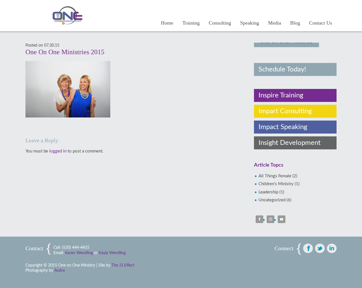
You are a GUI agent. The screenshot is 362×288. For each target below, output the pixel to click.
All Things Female (274, 176)
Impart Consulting (285, 111)
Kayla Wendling (112, 253)
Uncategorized (271, 200)
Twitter (320, 248)
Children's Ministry (276, 184)
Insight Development (289, 142)
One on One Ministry (72, 15)
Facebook (308, 248)
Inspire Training (280, 95)
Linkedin (332, 248)
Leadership (268, 192)
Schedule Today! (282, 69)
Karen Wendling (79, 253)
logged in (57, 151)
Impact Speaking (282, 127)
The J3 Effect (122, 265)
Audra (59, 270)
